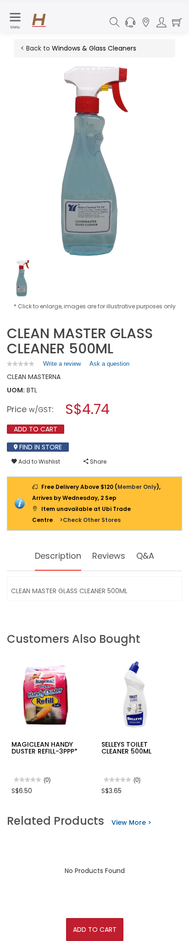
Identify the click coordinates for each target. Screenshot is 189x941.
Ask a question (109, 363)
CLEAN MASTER (29, 376)
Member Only (136, 487)
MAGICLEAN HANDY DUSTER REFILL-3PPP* (44, 748)
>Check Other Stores (90, 520)
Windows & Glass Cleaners (94, 48)
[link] (20, 363)
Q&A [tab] (145, 555)
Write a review (62, 365)
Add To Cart (95, 929)
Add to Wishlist (38, 461)
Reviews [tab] (108, 555)
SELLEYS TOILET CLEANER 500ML (126, 748)
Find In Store (39, 447)
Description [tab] (58, 555)
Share (97, 461)
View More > (131, 822)
